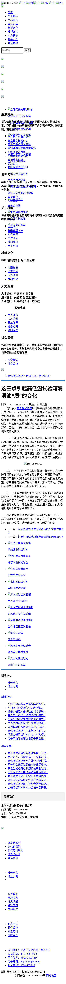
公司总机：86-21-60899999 (22, 953)
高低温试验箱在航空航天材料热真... (28, 776)
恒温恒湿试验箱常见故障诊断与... (26, 704)
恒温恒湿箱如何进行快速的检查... (26, 723)
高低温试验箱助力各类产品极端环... (28, 780)
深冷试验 (13, 163)
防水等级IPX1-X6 (17, 156)
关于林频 (13, 16)
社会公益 (13, 363)
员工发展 (13, 322)
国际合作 (13, 935)
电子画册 (13, 245)
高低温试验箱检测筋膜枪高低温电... (28, 768)
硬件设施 (13, 927)
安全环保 (13, 359)
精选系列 (13, 858)
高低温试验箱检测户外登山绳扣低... (28, 760)
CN (23, 3)
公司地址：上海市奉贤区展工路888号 (29, 950)
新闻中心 (31, 376)
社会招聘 (13, 326)
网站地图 (51, 975)
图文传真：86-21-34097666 (22, 957)
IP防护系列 (14, 854)
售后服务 (13, 897)
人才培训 (13, 318)
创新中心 (13, 916)
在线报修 (13, 909)
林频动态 (13, 682)
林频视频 (13, 242)
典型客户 (13, 27)
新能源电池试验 (17, 152)
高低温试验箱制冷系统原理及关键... (28, 772)
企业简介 (13, 226)
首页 (10, 12)
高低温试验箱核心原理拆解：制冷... (28, 753)
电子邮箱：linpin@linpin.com (23, 961)
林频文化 (13, 31)
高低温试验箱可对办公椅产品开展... (28, 787)
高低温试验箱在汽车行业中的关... (26, 730)
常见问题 (13, 901)
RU (38, 3)
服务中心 (13, 886)
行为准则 (13, 275)
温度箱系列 (14, 842)
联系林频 (13, 43)
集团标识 (13, 267)
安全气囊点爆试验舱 (19, 144)
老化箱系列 (14, 846)
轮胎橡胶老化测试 (18, 167)
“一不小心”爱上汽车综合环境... (25, 707)
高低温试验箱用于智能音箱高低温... (28, 783)
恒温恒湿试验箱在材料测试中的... (26, 719)
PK (61, 3)
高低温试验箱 (15, 376)
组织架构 (13, 234)
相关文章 (6, 746)
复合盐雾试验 (15, 140)
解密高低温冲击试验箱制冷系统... (26, 711)
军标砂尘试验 (15, 159)
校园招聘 (13, 330)
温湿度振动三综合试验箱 (22, 148)
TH (53, 3)
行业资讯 (44, 376)
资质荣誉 (13, 238)
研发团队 (13, 923)
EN (31, 3)
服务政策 (13, 894)
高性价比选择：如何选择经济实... (26, 715)
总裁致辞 (13, 230)
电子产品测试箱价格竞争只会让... (26, 738)
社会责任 (13, 39)
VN (46, 3)
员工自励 (13, 271)
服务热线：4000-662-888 (21, 965)
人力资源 (13, 35)
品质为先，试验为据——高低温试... (28, 757)
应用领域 (13, 200)
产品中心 (13, 20)
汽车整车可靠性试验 (19, 136)
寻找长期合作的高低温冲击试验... (26, 727)
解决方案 (13, 24)
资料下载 (13, 905)
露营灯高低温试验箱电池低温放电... (28, 764)
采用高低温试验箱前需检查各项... (26, 734)
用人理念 (13, 315)
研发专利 (13, 931)
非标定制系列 (15, 850)
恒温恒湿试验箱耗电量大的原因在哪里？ (41, 536)
